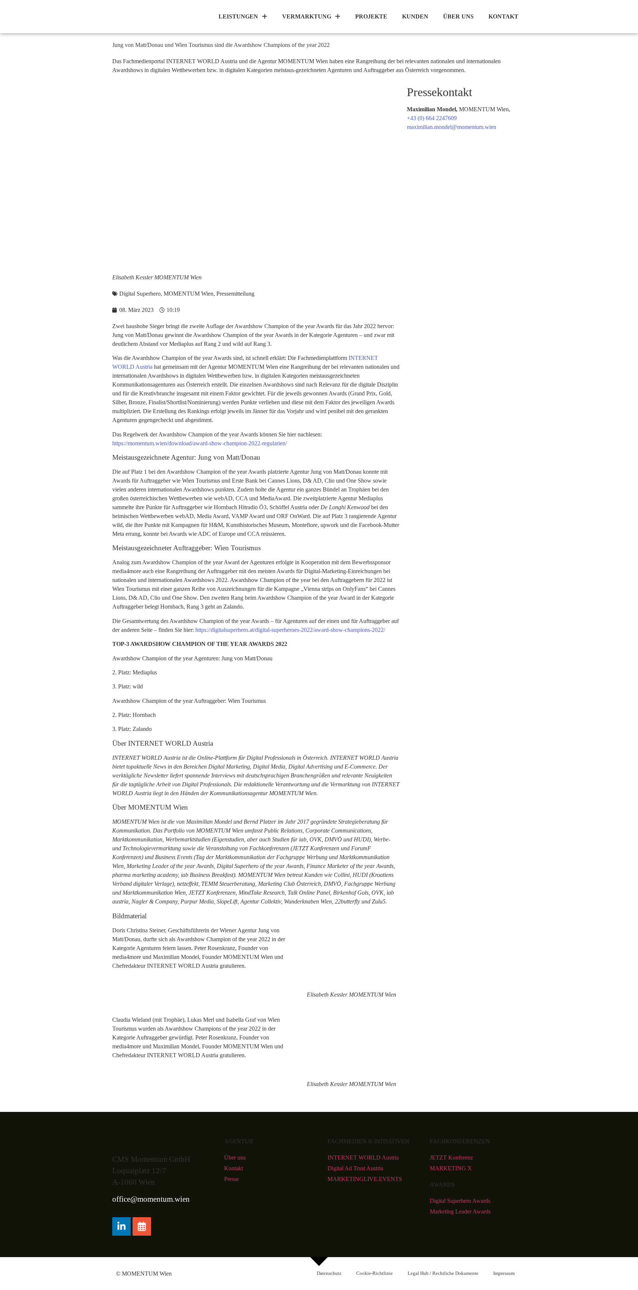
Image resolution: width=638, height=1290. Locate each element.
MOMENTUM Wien (188, 293)
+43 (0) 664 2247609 (432, 118)
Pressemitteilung (235, 293)
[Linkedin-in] (121, 1226)
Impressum (504, 1273)
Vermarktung (306, 16)
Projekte (371, 16)
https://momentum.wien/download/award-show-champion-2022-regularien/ (199, 443)
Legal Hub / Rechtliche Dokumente (443, 1273)
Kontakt (503, 16)
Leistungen (238, 16)
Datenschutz (329, 1273)
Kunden (415, 16)
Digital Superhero (140, 293)
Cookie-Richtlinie (374, 1273)
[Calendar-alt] (142, 1226)
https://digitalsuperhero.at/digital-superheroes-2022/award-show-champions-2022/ (290, 630)
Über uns (458, 16)
